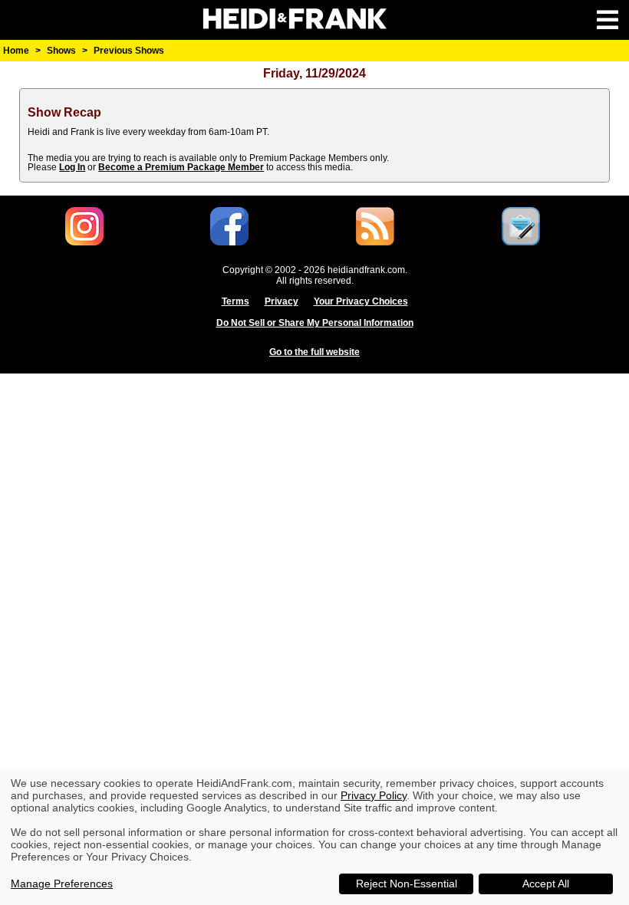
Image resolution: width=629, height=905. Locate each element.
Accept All (545, 883)
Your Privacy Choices (361, 301)
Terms (235, 301)
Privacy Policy (374, 795)
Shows (61, 50)
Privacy (281, 301)
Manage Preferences (62, 883)
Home (16, 50)
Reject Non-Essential (406, 883)
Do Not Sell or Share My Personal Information (314, 323)
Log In (72, 167)
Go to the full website (314, 352)
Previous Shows (129, 50)
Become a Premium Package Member (181, 167)
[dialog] (314, 837)
